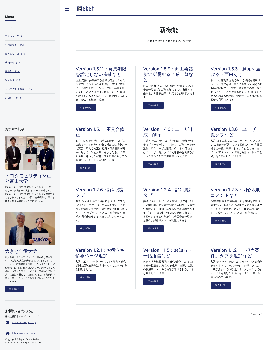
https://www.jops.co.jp (24, 333)
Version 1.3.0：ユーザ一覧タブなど (236, 132)
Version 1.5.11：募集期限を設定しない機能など (101, 71)
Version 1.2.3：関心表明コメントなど (235, 192)
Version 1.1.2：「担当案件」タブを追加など (235, 252)
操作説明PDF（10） (16, 53)
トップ (8, 27)
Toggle (67, 8)
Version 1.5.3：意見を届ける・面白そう (235, 71)
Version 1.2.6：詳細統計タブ (100, 192)
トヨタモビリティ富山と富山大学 (28, 178)
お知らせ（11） (13, 97)
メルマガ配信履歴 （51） (19, 89)
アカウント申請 (13, 36)
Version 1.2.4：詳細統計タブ (168, 192)
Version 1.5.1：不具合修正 (100, 132)
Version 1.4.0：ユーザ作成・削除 (168, 132)
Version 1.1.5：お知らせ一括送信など (167, 252)
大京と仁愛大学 (21, 251)
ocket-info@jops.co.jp (24, 322)
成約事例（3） (13, 62)
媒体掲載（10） (14, 80)
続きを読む (86, 107)
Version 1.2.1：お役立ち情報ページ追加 (100, 252)
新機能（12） (12, 71)
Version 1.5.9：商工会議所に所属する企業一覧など (168, 74)
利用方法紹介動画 (15, 44)
